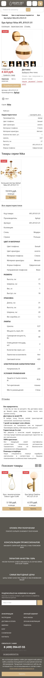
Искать (28, 10)
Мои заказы (28, 617)
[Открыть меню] (3, 3)
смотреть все (35, 115)
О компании (6, 633)
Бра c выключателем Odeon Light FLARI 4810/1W (11, 495)
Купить (12, 197)
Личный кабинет (31, 614)
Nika (9, 104)
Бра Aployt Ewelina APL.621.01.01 (32, 495)
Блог (3, 629)
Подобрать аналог (11, 85)
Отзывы (27, 26)
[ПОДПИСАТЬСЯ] (39, 602)
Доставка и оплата (8, 621)
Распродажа (6, 617)
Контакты (5, 637)
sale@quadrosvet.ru (10, 654)
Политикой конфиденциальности (22, 669)
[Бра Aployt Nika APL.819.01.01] (4, 64)
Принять (22, 674)
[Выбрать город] (29, 3)
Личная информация (32, 621)
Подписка (27, 625)
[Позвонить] (34, 3)
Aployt (16, 92)
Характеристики (17, 26)
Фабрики (5, 625)
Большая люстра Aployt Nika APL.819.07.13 (11, 184)
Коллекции (6, 26)
